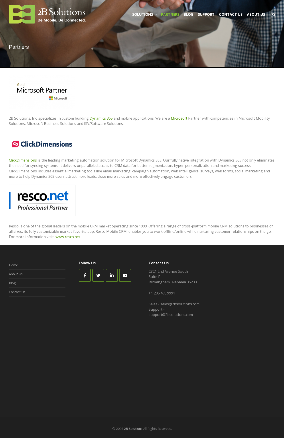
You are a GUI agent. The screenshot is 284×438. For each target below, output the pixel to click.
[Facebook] (85, 275)
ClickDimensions (23, 160)
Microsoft (179, 118)
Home (13, 265)
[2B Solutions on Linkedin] (112, 275)
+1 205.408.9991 (162, 293)
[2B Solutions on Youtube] (125, 275)
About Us (16, 274)
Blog (12, 283)
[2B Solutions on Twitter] (98, 275)
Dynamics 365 (101, 118)
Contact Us (17, 292)
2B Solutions (133, 428)
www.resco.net (67, 236)
